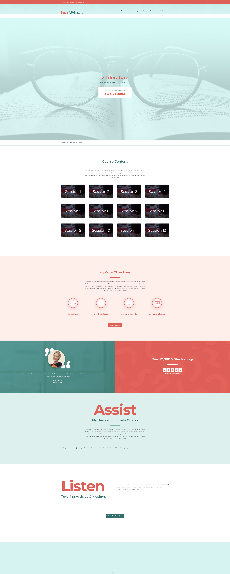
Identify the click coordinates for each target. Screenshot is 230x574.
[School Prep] (72, 296)
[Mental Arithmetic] (129, 296)
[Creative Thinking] (101, 296)
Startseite (63, 142)
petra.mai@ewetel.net (78, 2)
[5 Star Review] (172, 369)
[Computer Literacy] (157, 296)
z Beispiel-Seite (71, 142)
